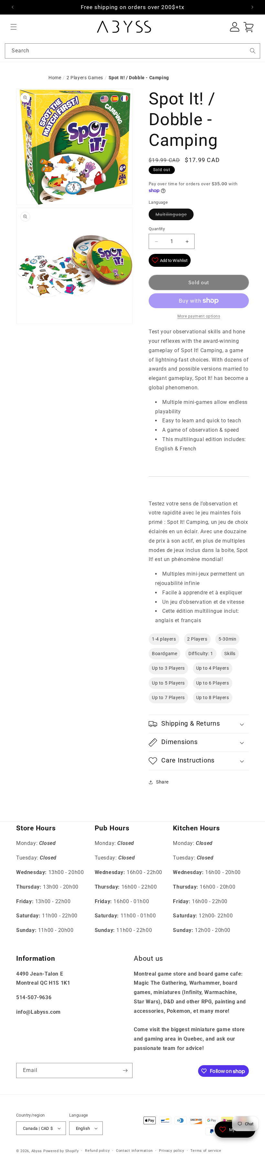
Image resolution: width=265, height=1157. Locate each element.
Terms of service (205, 1151)
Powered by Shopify (61, 1151)
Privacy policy (171, 1151)
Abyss (36, 1151)
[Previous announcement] (12, 7)
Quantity (157, 228)
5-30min (227, 639)
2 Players (197, 639)
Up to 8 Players (212, 697)
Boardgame (164, 653)
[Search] (253, 51)
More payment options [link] (198, 316)
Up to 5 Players (168, 683)
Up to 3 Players (168, 668)
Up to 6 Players (212, 683)
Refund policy (97, 1151)
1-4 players (164, 639)
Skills (230, 653)
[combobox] (132, 51)
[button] (13, 27)
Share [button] (162, 781)
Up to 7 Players (168, 697)
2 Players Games (85, 77)
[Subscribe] (125, 1070)
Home (54, 77)
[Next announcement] (252, 7)
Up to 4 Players (212, 668)
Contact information (134, 1151)
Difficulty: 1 (200, 653)
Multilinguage (171, 214)
